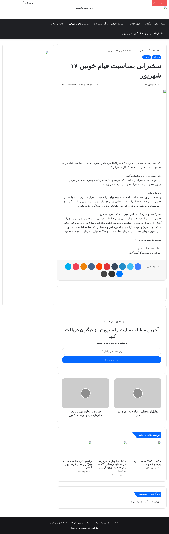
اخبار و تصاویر (57, 23)
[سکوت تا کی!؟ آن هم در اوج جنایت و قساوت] (146, 449)
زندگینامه (148, 23)
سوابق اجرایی (117, 23)
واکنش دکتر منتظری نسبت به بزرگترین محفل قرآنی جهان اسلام (77, 464)
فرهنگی (150, 50)
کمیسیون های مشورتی (79, 23)
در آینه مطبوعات (101, 23)
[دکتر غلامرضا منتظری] (84, 12)
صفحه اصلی (159, 23)
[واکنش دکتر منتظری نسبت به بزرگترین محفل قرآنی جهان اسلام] (77, 449)
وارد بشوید (136, 501)
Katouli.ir (75, 528)
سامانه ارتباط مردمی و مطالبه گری (149, 33)
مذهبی (146, 57)
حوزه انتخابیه (134, 23)
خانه (157, 50)
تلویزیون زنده (125, 33)
